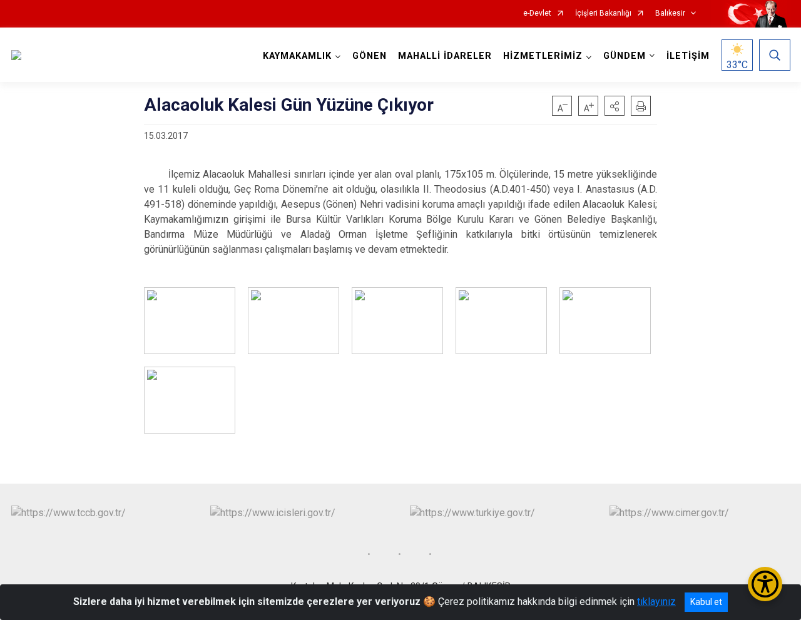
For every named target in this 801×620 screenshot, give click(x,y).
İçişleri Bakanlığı (603, 13)
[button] (615, 106)
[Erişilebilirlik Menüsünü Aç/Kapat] (765, 584)
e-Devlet (537, 13)
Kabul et (706, 602)
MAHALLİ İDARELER (445, 56)
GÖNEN (369, 56)
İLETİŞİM (688, 56)
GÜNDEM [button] (624, 56)
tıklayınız (656, 601)
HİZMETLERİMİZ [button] (543, 56)
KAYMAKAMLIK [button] (297, 56)
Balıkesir (670, 13)
